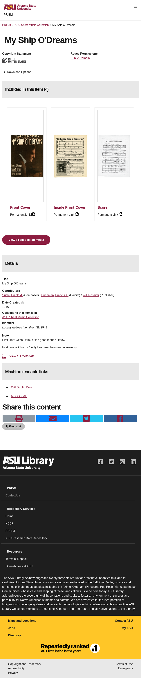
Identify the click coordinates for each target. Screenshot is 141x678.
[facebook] (120, 418)
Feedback (14, 426)
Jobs (11, 628)
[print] (19, 418)
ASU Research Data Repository (26, 538)
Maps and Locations (22, 620)
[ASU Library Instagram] (122, 462)
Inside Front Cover (70, 207)
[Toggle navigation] (135, 6)
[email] (52, 418)
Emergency (125, 668)
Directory (14, 635)
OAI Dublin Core (21, 387)
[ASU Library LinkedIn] (133, 462)
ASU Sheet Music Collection (32, 24)
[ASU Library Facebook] (100, 462)
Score (102, 207)
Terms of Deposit (16, 558)
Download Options (19, 72)
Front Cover (20, 207)
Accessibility (16, 668)
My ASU (127, 628)
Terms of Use (124, 664)
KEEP (10, 523)
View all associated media (26, 239)
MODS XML (19, 396)
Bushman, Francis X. (54, 295)
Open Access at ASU (19, 566)
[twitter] (86, 418)
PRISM (8, 14)
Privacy (13, 672)
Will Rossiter (91, 295)
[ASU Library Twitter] (111, 462)
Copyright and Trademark (24, 664)
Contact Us (13, 495)
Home (9, 516)
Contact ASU (124, 620)
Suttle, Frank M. (12, 295)
